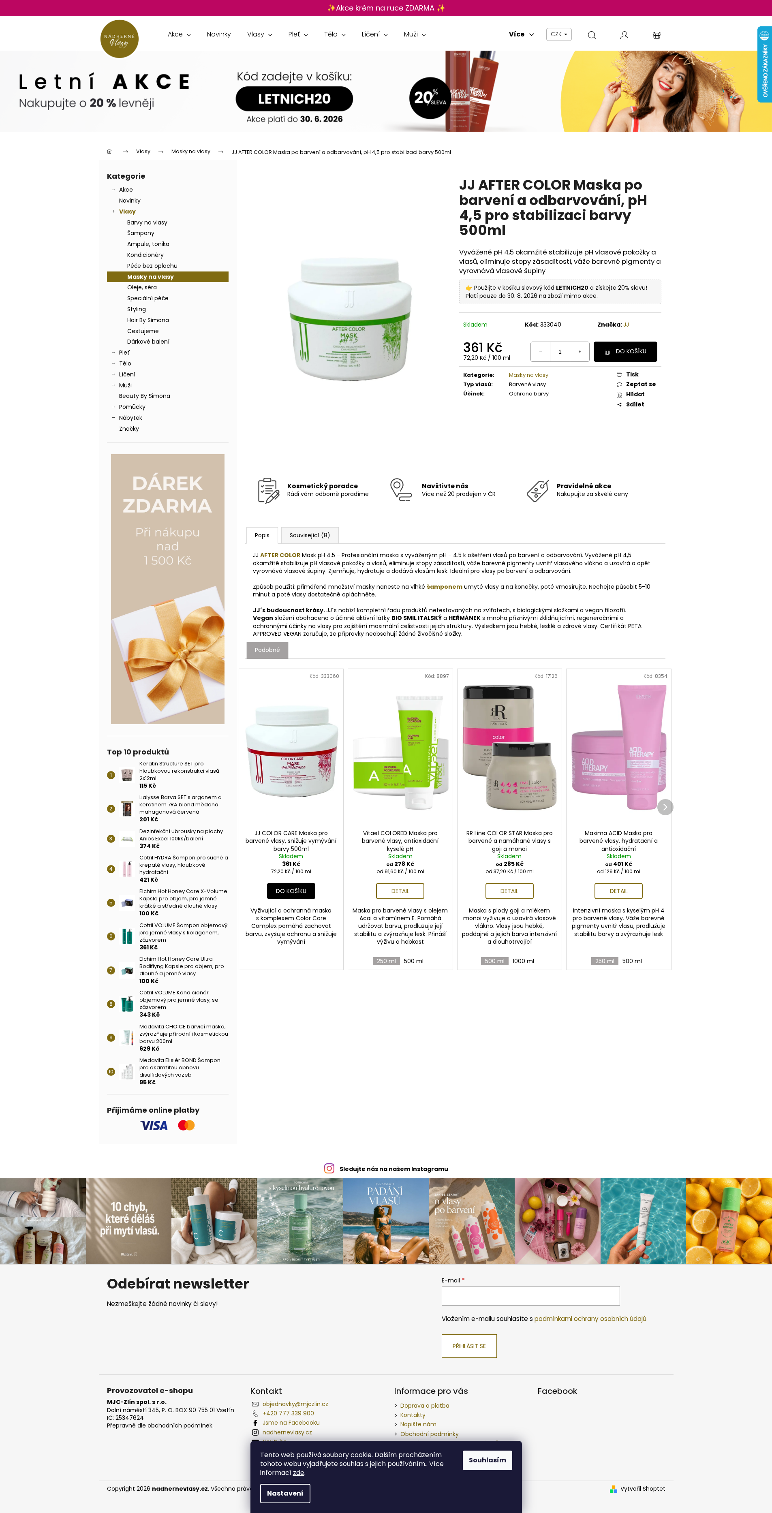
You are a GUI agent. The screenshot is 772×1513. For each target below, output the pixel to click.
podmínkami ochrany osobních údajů (590, 1318)
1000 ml (523, 961)
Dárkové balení (148, 342)
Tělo (125, 363)
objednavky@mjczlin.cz (295, 1404)
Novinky (130, 201)
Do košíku (631, 351)
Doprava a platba (424, 1406)
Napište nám (418, 1424)
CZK (557, 34)
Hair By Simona (148, 320)
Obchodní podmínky (429, 1434)
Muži (125, 385)
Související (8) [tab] (310, 535)
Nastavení (285, 1493)
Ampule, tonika (148, 244)
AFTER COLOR (280, 555)
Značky (129, 429)
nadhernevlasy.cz (287, 1432)
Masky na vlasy (150, 277)
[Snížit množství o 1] (540, 351)
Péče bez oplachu (152, 266)
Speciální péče (148, 298)
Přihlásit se (469, 1346)
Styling (136, 309)
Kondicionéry (145, 255)
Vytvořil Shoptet (642, 1489)
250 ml (386, 961)
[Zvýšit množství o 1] (579, 351)
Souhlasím (487, 1460)
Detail (400, 891)
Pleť (124, 352)
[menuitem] (179, 34)
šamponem (444, 587)
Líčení (127, 374)
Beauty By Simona (144, 396)
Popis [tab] (262, 535)
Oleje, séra (142, 287)
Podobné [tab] (267, 650)
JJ (626, 325)
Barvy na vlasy (147, 222)
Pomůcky (132, 407)
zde (298, 1472)
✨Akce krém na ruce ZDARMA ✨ (386, 8)
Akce (126, 190)
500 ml (413, 961)
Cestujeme (143, 331)
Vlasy (127, 211)
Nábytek (130, 418)
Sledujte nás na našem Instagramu (394, 1169)
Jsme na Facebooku (291, 1423)
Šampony (140, 233)
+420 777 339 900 (288, 1413)
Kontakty (413, 1415)
